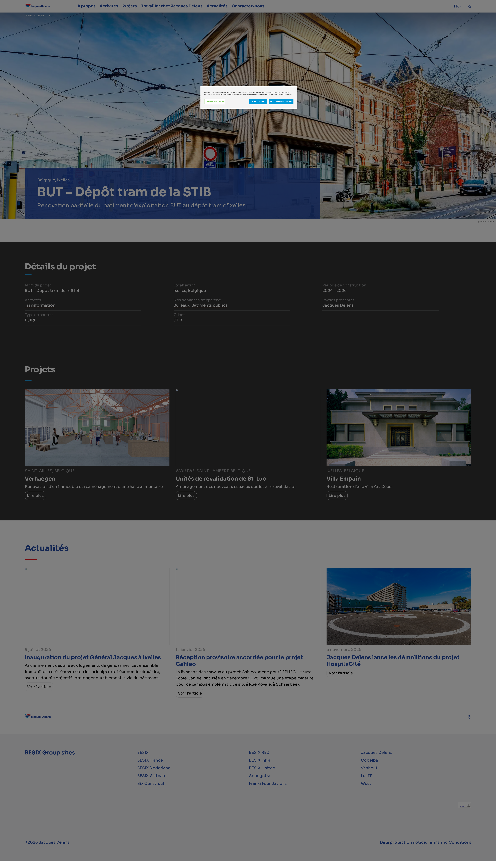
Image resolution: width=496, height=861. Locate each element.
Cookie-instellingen (215, 101)
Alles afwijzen (258, 101)
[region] (248, 97)
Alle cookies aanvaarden (281, 101)
